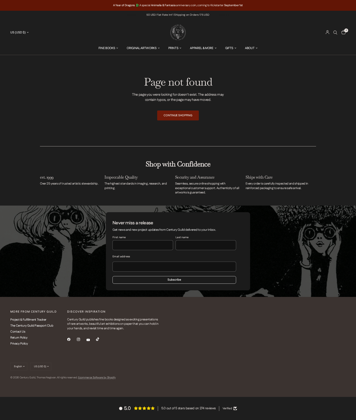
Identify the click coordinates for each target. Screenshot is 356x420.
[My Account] (327, 32)
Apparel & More (201, 48)
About (249, 48)
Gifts (229, 48)
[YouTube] (91, 340)
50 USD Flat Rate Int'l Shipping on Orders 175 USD (177, 15)
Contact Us (17, 331)
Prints (173, 48)
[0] (342, 32)
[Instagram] (81, 339)
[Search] (335, 32)
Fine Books (106, 48)
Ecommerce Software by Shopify (97, 377)
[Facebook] (71, 339)
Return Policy (19, 337)
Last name (182, 237)
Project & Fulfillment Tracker (28, 320)
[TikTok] (100, 339)
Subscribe (174, 280)
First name (119, 237)
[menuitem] (108, 48)
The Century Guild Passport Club (31, 326)
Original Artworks (141, 48)
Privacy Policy (19, 343)
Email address (121, 256)
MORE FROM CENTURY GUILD (33, 311)
